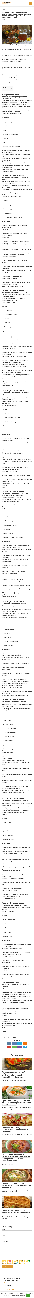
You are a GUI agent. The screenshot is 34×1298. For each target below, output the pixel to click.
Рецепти (4, 19)
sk (9, 1289)
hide (10, 88)
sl (11, 1289)
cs (6, 1291)
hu (13, 1289)
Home (3, 9)
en (4, 1289)
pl (8, 1291)
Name (4, 1229)
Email (4, 1235)
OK (28, 1295)
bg (7, 1289)
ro (9, 1291)
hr (4, 1291)
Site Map (6, 1282)
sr (12, 1291)
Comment (5, 1241)
